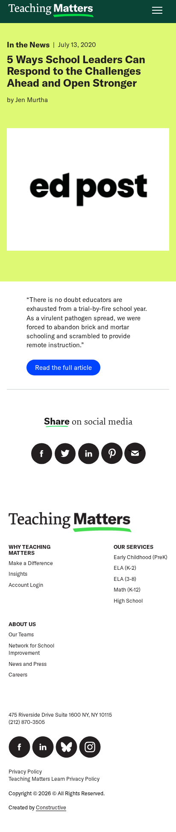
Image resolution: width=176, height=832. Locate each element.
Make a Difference (31, 563)
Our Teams (21, 634)
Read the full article (63, 367)
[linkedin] (43, 747)
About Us (22, 624)
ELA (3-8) (125, 579)
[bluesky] (66, 747)
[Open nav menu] (157, 10)
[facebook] (19, 747)
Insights (18, 574)
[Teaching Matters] (51, 10)
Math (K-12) (127, 589)
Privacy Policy (25, 771)
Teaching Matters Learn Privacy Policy (54, 779)
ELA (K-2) (125, 568)
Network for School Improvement (31, 649)
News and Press (28, 664)
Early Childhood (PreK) (140, 557)
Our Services (133, 547)
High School (128, 601)
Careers (18, 674)
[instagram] (90, 747)
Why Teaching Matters (29, 550)
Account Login (26, 585)
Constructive (51, 807)
